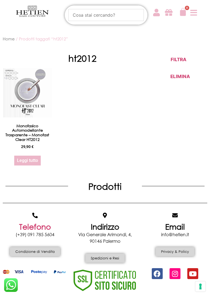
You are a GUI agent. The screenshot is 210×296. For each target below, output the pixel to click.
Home (9, 39)
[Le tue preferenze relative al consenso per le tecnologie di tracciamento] (200, 286)
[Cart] (183, 12)
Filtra (178, 59)
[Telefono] (35, 215)
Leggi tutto (27, 160)
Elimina (179, 76)
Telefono (35, 226)
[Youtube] (192, 273)
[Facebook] (157, 273)
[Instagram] (175, 273)
